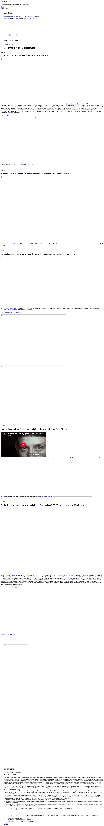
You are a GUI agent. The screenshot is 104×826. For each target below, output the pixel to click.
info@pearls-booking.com (14, 35)
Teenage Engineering (82, 106)
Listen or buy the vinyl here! (8, 634)
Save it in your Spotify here (45, 496)
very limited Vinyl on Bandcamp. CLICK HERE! (22, 164)
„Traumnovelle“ (11, 243)
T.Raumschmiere (5, 309)
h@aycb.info (10, 37)
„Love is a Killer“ (60, 579)
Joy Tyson (3, 496)
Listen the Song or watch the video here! (11, 312)
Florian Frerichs (53, 243)
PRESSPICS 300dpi (9, 44)
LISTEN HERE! (5, 115)
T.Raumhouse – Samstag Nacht (9, 308)
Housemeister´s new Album (73, 104)
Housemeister (92, 243)
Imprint (6, 824)
